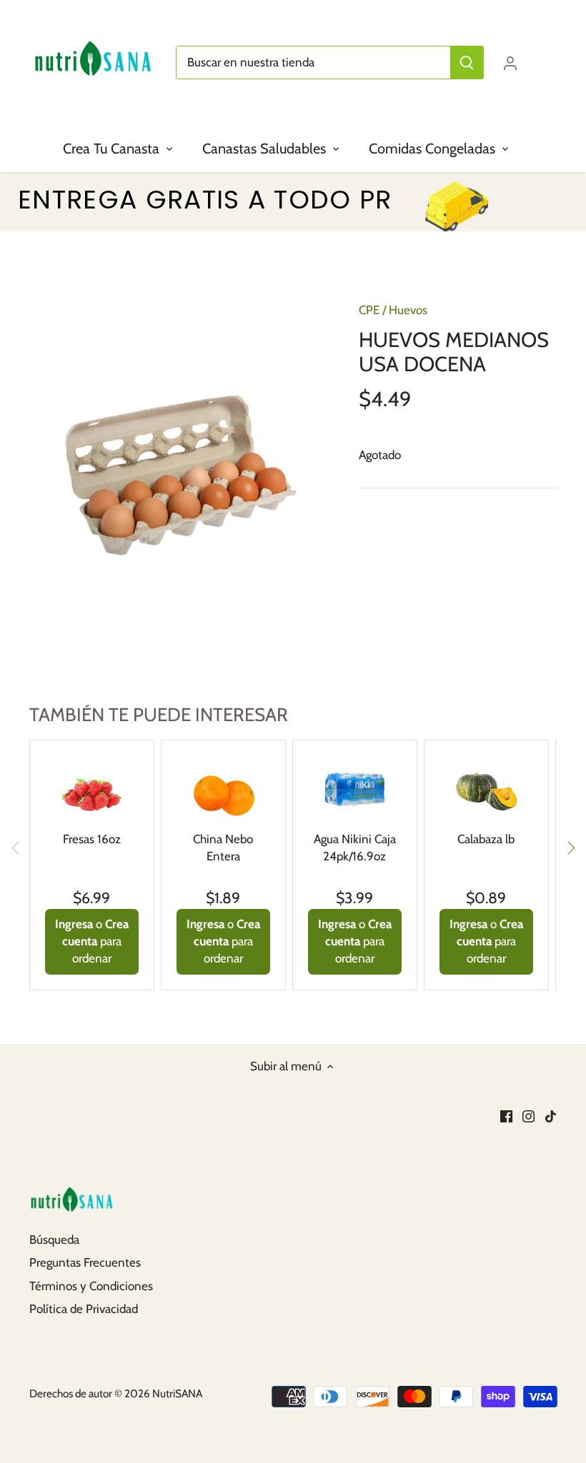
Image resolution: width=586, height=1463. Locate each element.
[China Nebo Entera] (223, 786)
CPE (369, 310)
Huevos (408, 310)
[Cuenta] (510, 62)
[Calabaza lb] (486, 786)
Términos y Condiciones (91, 1286)
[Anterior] (15, 847)
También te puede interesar (158, 714)
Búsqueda (54, 1239)
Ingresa (74, 924)
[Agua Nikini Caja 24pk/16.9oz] (354, 786)
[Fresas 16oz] (91, 786)
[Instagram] (528, 1116)
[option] (180, 474)
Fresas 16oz (92, 839)
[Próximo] (570, 847)
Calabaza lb (486, 839)
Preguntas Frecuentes (85, 1262)
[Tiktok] (551, 1116)
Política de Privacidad (83, 1309)
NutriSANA (177, 1393)
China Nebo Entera (223, 847)
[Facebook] (506, 1116)
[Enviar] (466, 62)
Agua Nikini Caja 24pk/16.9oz (355, 847)
